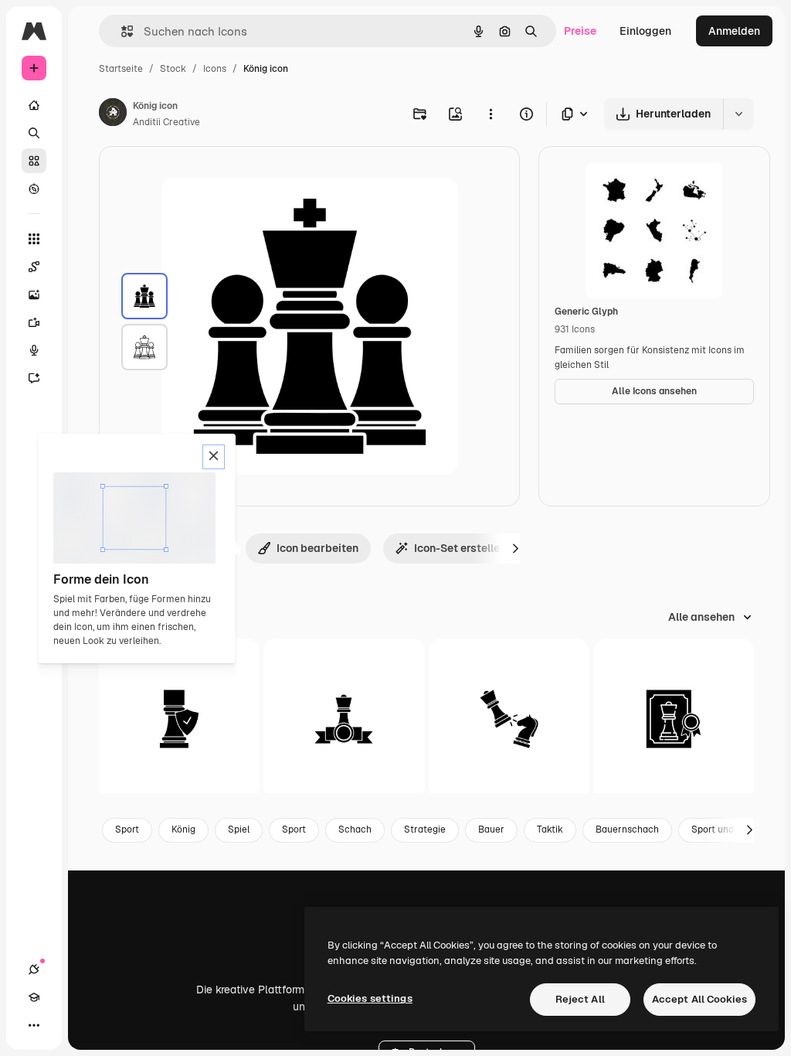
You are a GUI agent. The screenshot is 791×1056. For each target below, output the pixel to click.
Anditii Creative (166, 122)
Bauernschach (627, 829)
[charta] (673, 719)
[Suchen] (34, 133)
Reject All (580, 999)
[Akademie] (34, 997)
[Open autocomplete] (121, 31)
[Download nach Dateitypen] (575, 114)
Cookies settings (370, 998)
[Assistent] (34, 378)
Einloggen (645, 31)
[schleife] (343, 719)
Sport (127, 829)
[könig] (144, 296)
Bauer (491, 829)
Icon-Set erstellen (460, 548)
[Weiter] (515, 548)
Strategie (425, 829)
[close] (213, 457)
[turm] (179, 719)
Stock (173, 69)
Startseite (121, 69)
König (183, 829)
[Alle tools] (34, 239)
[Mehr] (34, 1025)
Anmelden (734, 31)
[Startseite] (34, 105)
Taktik (550, 829)
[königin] (509, 719)
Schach (355, 829)
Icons (214, 69)
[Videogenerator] (34, 322)
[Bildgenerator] (34, 294)
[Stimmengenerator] (34, 350)
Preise (580, 31)
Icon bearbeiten (317, 548)
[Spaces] (34, 266)
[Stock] (34, 160)
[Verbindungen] (34, 969)
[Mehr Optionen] (490, 113)
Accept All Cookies (699, 999)
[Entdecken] (34, 188)
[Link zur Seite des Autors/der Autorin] (113, 114)
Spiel (239, 829)
